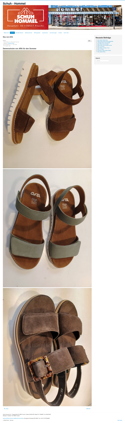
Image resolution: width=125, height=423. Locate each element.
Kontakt (60, 32)
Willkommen (6, 32)
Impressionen (45, 32)
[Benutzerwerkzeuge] (90, 41)
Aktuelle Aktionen (19, 32)
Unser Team (66, 32)
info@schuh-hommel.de (18, 418)
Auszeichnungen (53, 32)
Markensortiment (28, 32)
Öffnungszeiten (37, 32)
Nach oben (120, 420)
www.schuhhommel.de (7, 418)
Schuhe (12, 32)
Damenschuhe (11, 43)
